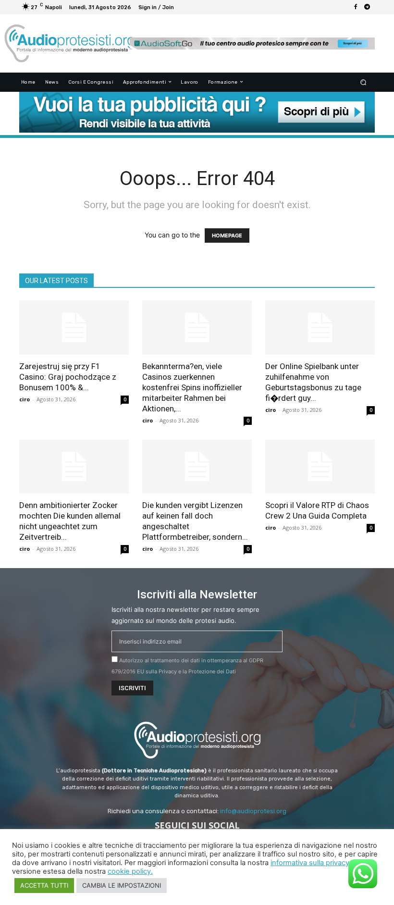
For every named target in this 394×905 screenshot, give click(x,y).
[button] (363, 82)
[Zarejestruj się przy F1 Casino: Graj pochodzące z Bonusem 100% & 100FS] (74, 327)
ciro (24, 399)
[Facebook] (355, 7)
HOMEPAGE (227, 235)
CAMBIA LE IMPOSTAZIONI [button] (121, 885)
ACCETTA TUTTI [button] (44, 885)
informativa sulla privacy (310, 862)
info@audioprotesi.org (253, 811)
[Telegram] (367, 7)
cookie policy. (130, 871)
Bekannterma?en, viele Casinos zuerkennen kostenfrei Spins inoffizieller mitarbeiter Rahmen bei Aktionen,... (192, 387)
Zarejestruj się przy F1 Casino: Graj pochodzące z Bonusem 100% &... (67, 376)
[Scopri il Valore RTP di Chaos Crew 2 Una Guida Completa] (320, 467)
